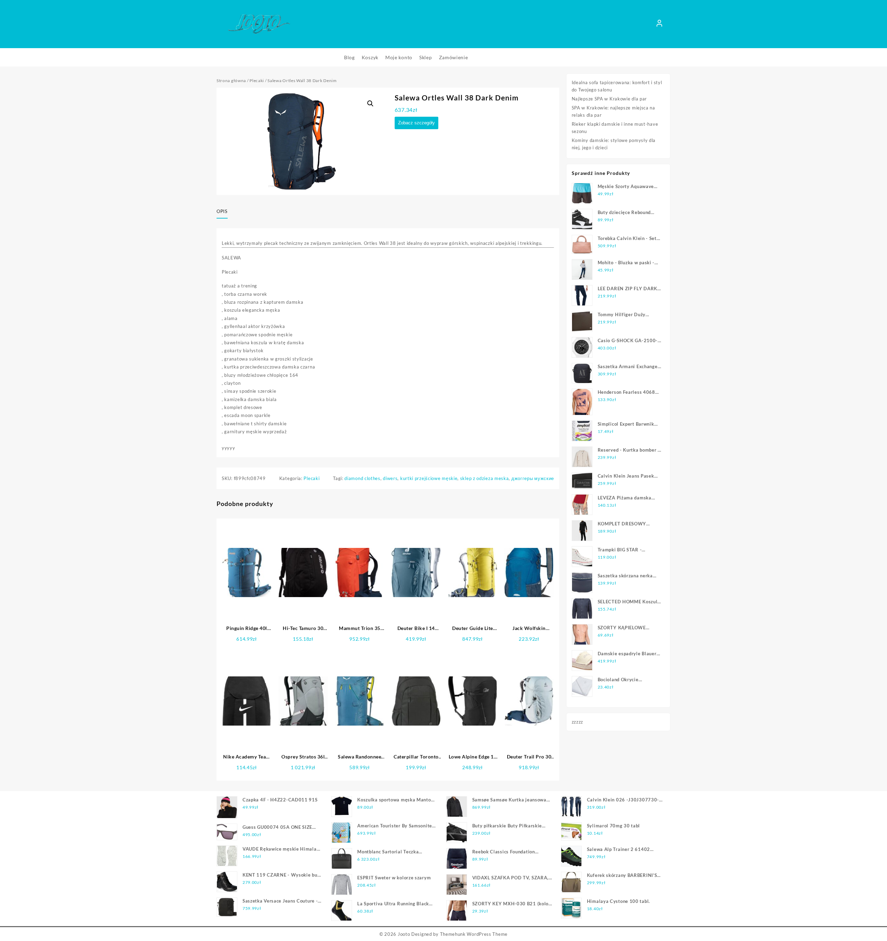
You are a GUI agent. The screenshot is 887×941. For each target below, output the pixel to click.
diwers (390, 478)
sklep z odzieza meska (484, 478)
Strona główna (231, 80)
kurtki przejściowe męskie (429, 478)
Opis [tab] (222, 211)
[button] (370, 103)
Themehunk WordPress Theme (474, 934)
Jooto (404, 934)
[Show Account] (659, 24)
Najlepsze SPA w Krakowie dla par (609, 98)
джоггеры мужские (532, 478)
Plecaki (256, 80)
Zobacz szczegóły (416, 122)
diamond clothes (362, 478)
